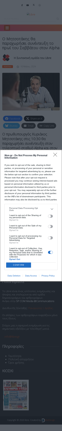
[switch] (50, 216)
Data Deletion (14, 275)
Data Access (31, 275)
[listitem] (31, 209)
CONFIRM (18, 265)
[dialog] (31, 215)
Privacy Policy (48, 275)
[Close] (56, 155)
